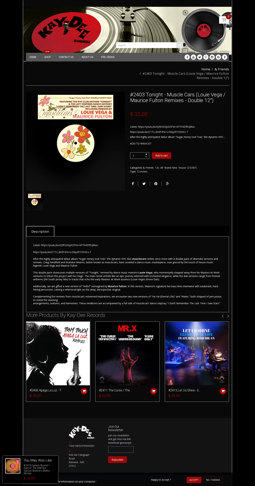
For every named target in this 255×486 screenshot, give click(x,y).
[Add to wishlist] (28, 326)
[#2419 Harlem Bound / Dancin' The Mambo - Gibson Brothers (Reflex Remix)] (12, 465)
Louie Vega (145, 272)
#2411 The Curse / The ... (115, 390)
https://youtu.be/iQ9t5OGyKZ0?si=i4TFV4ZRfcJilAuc (166, 126)
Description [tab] (40, 231)
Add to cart (161, 155)
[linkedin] (193, 57)
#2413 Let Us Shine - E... (184, 390)
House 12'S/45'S (187, 167)
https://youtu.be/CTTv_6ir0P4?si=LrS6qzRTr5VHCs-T (159, 132)
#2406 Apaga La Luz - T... (46, 390)
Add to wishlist (140, 143)
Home (205, 69)
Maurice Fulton (117, 286)
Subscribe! (117, 459)
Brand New (170, 167)
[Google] (206, 57)
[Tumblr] (224, 57)
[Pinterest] (218, 57)
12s (157, 167)
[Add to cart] (84, 391)
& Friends (222, 69)
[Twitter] (199, 57)
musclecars (139, 258)
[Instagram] (212, 57)
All (161, 167)
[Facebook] (187, 57)
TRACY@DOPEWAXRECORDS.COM (88, 445)
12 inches (142, 171)
